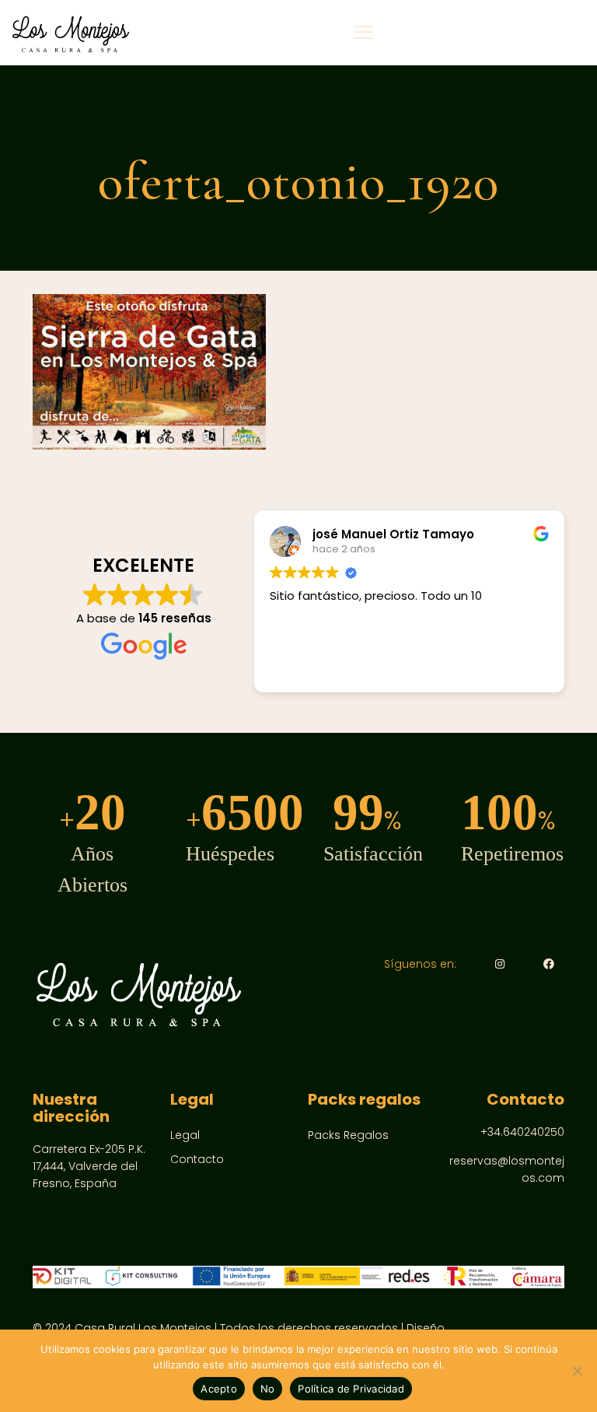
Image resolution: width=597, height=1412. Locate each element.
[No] (577, 1371)
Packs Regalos (348, 1135)
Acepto (219, 1388)
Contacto (197, 1159)
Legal (185, 1135)
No (267, 1388)
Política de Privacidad (351, 1388)
